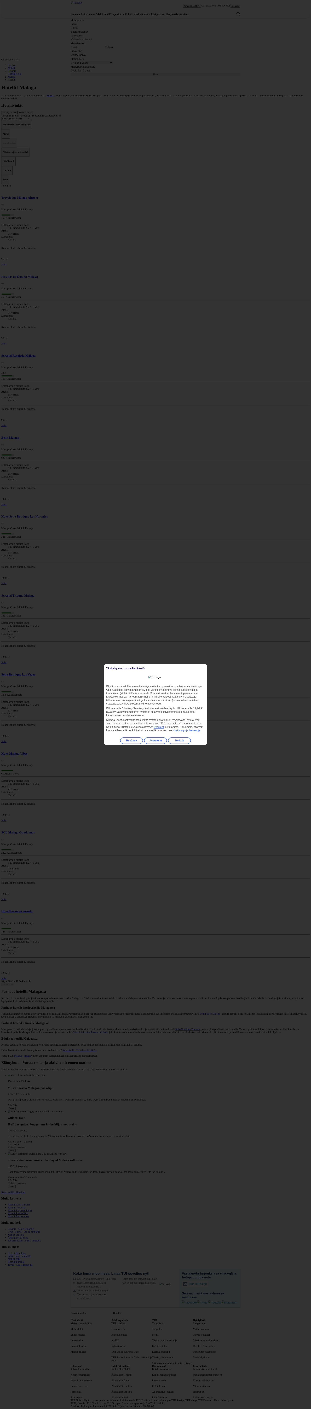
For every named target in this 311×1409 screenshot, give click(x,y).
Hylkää (179, 740)
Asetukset (155, 740)
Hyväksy (131, 740)
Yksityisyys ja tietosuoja (186, 730)
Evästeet (159, 727)
